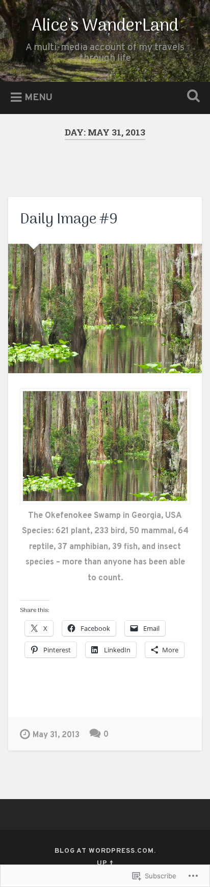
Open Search (191, 97)
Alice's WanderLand (105, 26)
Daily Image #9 (69, 220)
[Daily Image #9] (104, 308)
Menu (38, 98)
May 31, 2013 (56, 735)
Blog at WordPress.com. (105, 851)
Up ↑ (105, 863)
